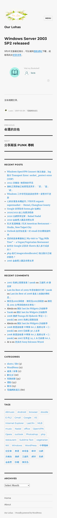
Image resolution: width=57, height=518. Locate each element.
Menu (48, 18)
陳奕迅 (25, 462)
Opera (8, 434)
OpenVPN (38, 428)
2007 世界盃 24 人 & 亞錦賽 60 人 (34, 338)
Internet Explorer (14, 423)
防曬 (17, 462)
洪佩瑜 (8, 456)
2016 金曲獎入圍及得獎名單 (20, 260)
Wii (7, 445)
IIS (35, 417)
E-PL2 (8, 417)
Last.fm (30, 423)
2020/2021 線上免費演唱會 (20, 212)
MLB (40, 423)
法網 (41, 451)
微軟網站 (38, 51)
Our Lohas (12, 27)
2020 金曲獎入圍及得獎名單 (20, 220)
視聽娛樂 (11, 378)
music (8, 428)
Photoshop (32, 434)
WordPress (12, 367)
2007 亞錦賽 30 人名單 (29, 330)
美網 (41, 456)
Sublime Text (26, 440)
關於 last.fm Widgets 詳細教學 (32, 308)
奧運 (17, 451)
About (7, 504)
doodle (44, 412)
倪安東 (8, 451)
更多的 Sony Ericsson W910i (29, 342)
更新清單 (17, 55)
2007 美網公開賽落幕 (28, 319)
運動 (9, 382)
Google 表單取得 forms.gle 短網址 (24, 208)
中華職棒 (44, 445)
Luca (10, 111)
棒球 (34, 451)
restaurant (10, 440)
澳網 (17, 456)
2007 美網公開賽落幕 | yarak (21, 282)
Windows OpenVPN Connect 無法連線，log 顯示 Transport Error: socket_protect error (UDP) (29, 175)
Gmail (18, 417)
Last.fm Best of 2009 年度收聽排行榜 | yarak (29, 290)
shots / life (12, 363)
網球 (34, 456)
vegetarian (42, 440)
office (27, 428)
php (43, 434)
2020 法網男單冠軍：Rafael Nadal (24, 216)
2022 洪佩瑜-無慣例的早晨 (20, 182)
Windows (17, 445)
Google (27, 417)
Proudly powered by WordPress (28, 513)
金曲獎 (8, 462)
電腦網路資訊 (32, 111)
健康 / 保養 (12, 371)
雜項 (9, 386)
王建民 (25, 456)
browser (33, 412)
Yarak (10, 312)
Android (21, 412)
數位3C (10, 375)
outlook (19, 434)
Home (7, 498)
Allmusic (9, 412)
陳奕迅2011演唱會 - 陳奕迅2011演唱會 (25, 301)
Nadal (18, 428)
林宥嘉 (25, 451)
